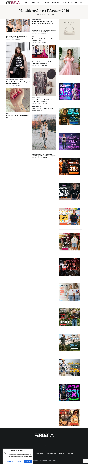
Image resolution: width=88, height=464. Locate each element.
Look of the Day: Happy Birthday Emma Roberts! (42, 109)
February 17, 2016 (10, 85)
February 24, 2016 (36, 42)
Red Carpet (16, 34)
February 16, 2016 (36, 103)
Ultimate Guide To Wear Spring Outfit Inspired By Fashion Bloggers (43, 155)
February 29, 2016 (10, 39)
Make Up (11, 34)
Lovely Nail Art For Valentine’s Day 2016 (17, 116)
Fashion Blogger (10, 79)
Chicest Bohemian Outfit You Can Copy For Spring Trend (43, 100)
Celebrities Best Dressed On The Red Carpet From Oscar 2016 (43, 31)
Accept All (28, 461)
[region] (18, 456)
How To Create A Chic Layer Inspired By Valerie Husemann (18, 82)
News (33, 19)
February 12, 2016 (10, 119)
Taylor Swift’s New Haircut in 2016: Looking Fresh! (43, 39)
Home (35, 14)
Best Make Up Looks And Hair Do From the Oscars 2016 (16, 37)
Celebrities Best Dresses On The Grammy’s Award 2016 (42, 63)
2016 (38, 14)
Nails (7, 113)
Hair (7, 34)
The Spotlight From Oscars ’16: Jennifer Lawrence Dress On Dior (42, 22)
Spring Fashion (19, 79)
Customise (10, 461)
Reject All (19, 461)
